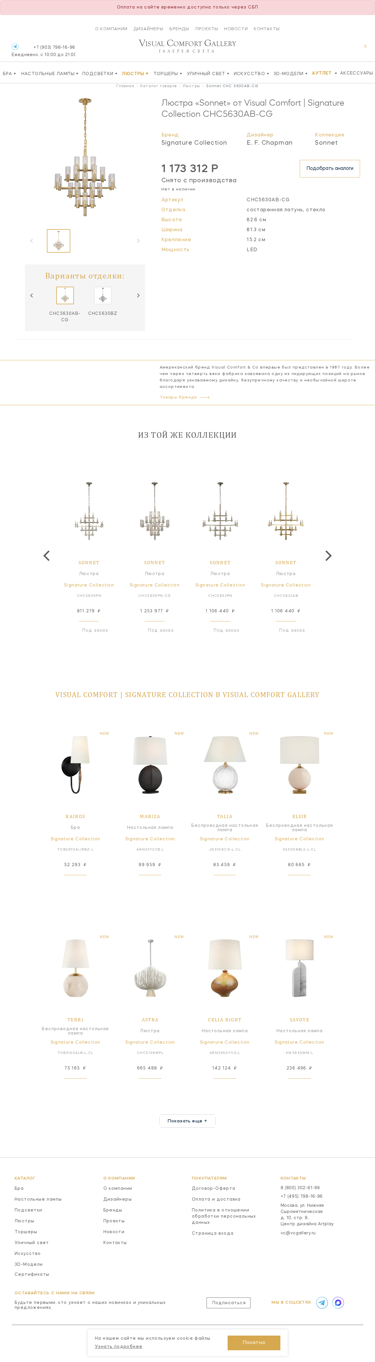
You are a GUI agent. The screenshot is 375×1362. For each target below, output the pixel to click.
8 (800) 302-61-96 (300, 1188)
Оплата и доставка (216, 1199)
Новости (236, 29)
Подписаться (229, 1303)
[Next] (138, 295)
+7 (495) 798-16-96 (302, 1196)
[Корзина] (360, 49)
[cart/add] (82, 884)
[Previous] (32, 295)
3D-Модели (291, 74)
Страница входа (213, 1233)
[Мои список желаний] (345, 49)
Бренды (179, 29)
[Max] (337, 1303)
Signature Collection (194, 143)
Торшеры (168, 74)
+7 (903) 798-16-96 (43, 51)
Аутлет (322, 73)
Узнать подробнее (118, 1347)
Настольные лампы (50, 74)
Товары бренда (178, 397)
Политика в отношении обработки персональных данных (224, 1216)
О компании (111, 29)
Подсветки (99, 74)
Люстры (135, 74)
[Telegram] (15, 46)
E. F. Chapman (270, 143)
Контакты (267, 29)
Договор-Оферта (214, 1189)
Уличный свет (208, 74)
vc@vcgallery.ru (298, 1233)
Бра (9, 74)
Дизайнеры (149, 29)
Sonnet (326, 143)
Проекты (207, 29)
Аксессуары (357, 73)
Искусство (251, 74)
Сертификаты (32, 1275)
